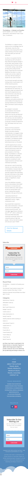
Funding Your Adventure (14, 384)
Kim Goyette (7, 31)
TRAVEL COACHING (14, 373)
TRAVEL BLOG (14, 366)
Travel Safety (6, 334)
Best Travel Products (8, 307)
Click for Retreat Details (12, 229)
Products (5, 328)
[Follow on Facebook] (12, 406)
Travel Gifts (6, 330)
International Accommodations (14, 388)
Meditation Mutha (14, 392)
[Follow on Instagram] (15, 406)
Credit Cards (6, 311)
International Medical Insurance (14, 390)
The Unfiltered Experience (14, 396)
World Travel (6, 339)
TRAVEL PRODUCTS (14, 368)
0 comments (9, 35)
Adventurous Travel (8, 300)
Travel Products (7, 332)
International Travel (14, 33)
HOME (14, 362)
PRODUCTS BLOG (14, 371)
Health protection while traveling (11, 318)
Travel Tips (5, 337)
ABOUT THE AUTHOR (14, 364)
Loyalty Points (6, 325)
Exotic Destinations (7, 314)
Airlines (5, 305)
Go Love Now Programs (14, 394)
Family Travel (6, 316)
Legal (21, 451)
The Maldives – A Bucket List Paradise (13, 30)
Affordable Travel (7, 302)
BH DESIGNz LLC (16, 451)
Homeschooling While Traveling (14, 386)
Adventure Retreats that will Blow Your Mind (14, 292)
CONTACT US (14, 375)
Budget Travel (6, 309)
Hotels (4, 321)
